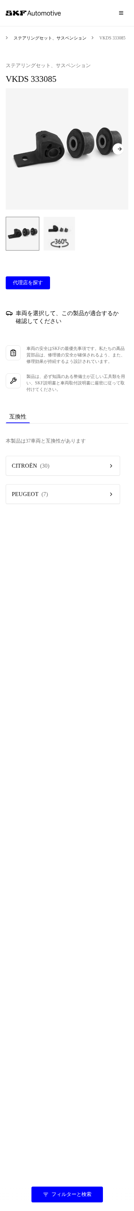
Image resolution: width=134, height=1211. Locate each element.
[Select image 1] (22, 234)
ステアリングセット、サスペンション (50, 38)
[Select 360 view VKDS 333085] (59, 234)
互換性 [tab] (17, 416)
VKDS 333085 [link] (112, 38)
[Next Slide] (118, 149)
